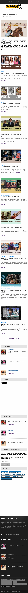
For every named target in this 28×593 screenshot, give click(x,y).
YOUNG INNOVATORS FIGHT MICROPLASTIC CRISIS (12, 135)
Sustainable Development (7, 256)
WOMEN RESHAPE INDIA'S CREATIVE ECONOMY (13, 73)
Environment (4, 133)
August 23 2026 (11, 353)
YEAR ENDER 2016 (19, 476)
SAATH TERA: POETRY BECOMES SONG (15, 372)
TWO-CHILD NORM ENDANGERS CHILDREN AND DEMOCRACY (13, 259)
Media (16, 474)
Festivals (3, 165)
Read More (4, 49)
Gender (2, 39)
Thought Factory (5, 195)
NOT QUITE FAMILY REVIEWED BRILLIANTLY (16, 361)
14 (18, 338)
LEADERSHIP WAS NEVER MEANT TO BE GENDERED (13, 42)
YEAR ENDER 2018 (5, 476)
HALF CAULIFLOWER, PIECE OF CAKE (10, 197)
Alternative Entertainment (13, 370)
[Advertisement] (14, 400)
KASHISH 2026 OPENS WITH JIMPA (10, 167)
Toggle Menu (15, 2)
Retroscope (4, 474)
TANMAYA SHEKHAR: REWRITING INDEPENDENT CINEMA (17, 351)
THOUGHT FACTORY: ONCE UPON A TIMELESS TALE (13, 324)
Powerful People (11, 349)
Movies (14, 582)
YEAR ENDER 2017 (16, 584)
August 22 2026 (11, 373)
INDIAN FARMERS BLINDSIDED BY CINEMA (12, 227)
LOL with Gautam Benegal (15, 472)
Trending (3, 102)
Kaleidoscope (10, 360)
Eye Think (11, 474)
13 (16, 338)
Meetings (22, 579)
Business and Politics (7, 582)
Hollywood (21, 474)
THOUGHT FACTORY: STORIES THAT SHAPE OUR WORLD (13, 291)
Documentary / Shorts (7, 584)
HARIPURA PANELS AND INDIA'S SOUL (11, 104)
